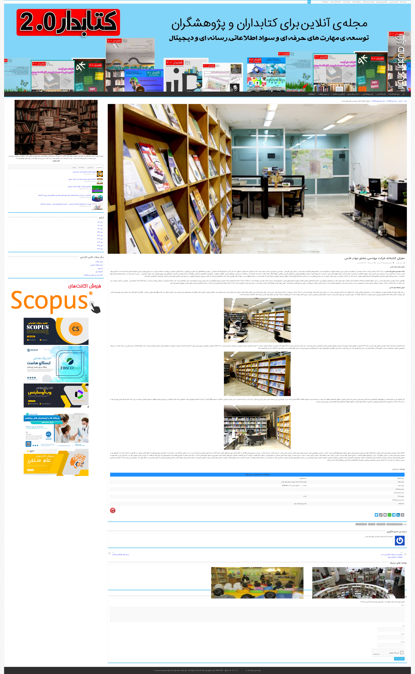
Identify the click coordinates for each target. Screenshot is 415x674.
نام (403, 626)
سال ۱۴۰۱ (100, 225)
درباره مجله (403, 2)
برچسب (74, 167)
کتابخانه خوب (99, 272)
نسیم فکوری (399, 263)
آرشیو (400, 101)
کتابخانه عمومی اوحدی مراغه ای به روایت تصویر (82, 179)
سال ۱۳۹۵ (100, 245)
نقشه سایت (346, 2)
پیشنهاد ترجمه (356, 2)
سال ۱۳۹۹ (100, 232)
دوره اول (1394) (392, 101)
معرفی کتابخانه (381, 524)
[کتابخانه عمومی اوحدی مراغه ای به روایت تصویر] (100, 181)
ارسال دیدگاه (370, 263)
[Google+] (234, 670)
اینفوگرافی (311, 94)
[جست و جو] (309, 2)
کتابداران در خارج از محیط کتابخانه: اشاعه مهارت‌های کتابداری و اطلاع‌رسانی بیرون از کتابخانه (64, 195)
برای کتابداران (381, 94)
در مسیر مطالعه (324, 94)
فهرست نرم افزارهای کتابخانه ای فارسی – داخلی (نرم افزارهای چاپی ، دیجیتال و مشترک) (66, 204)
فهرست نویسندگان (368, 2)
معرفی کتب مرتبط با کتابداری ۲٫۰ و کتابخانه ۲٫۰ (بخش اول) (391, 555)
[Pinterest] (228, 670)
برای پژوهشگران (368, 94)
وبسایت (402, 642)
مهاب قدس (372, 524)
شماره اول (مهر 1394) (378, 101)
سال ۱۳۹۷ (100, 239)
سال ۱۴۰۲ (100, 222)
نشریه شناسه (99, 262)
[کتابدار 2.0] (207, 48)
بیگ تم (248, 670)
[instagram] (226, 670)
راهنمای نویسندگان (381, 2)
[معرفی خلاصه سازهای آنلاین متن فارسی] (100, 174)
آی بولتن (100, 268)
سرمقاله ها (325, 2)
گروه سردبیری (393, 2)
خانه (404, 94)
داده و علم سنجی (352, 94)
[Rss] (237, 670)
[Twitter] (230, 670)
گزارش (379, 263)
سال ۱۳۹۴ (100, 249)
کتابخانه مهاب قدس (361, 524)
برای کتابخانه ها (394, 94)
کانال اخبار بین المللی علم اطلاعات (93, 275)
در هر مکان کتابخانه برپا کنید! (120, 553)
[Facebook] (232, 670)
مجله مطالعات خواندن (96, 265)
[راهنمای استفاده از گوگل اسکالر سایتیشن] (97, 189)
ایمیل (402, 634)
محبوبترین (99, 167)
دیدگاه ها (81, 167)
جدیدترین (90, 167)
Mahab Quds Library (395, 524)
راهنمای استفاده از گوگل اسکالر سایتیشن (79, 186)
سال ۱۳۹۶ (100, 242)
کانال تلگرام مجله (335, 2)
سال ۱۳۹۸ (100, 235)
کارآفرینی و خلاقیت (338, 94)
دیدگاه (403, 605)
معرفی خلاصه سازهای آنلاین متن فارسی (84, 172)
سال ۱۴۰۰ (100, 229)
